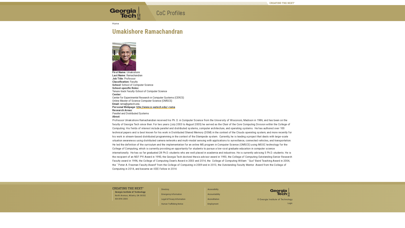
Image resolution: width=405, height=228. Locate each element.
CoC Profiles (170, 13)
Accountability (214, 194)
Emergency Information (171, 194)
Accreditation (213, 199)
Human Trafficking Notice (172, 204)
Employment (213, 204)
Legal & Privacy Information (173, 199)
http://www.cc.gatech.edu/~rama (155, 107)
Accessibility (213, 189)
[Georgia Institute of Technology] (127, 12)
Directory (165, 189)
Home (115, 23)
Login (290, 203)
